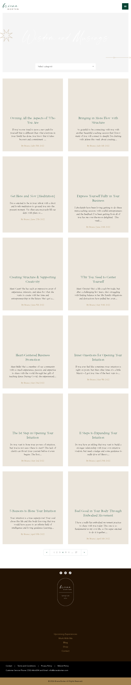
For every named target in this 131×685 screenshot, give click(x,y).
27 (76, 552)
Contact (65, 651)
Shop (65, 646)
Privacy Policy (46, 666)
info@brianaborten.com (58, 670)
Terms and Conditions (27, 666)
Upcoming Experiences (65, 634)
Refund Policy (63, 666)
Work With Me (65, 638)
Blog (65, 642)
